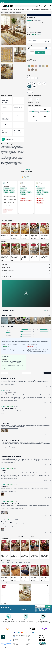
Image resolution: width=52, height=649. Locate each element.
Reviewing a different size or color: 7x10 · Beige (8, 447)
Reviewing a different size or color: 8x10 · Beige (8, 384)
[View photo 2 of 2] (6, 430)
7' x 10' (39, 83)
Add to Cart (40, 52)
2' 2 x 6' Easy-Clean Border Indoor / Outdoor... (5, 257)
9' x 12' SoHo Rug (4, 601)
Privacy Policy (38, 609)
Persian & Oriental (7, 9)
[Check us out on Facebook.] (39, 637)
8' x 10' (44, 83)
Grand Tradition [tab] (27, 562)
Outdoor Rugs (21, 9)
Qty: (29, 52)
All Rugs (2, 9)
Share (37, 56)
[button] (24, 16)
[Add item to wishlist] (8, 224)
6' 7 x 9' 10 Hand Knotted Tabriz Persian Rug (24, 554)
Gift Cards (15, 636)
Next (32, 536)
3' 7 (28, 78)
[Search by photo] (16, 5)
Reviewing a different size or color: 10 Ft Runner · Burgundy (10, 414)
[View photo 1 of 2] (2, 430)
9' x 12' (29, 86)
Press (27, 644)
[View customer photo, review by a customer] (4, 320)
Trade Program (15, 644)
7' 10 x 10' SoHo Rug (44, 256)
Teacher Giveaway (16, 647)
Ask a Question (30, 56)
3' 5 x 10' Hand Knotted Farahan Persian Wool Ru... (4, 554)
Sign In (42, 6)
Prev (20, 536)
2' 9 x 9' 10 (30, 91)
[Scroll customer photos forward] (50, 321)
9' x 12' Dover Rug (4, 235)
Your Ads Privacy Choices (6, 643)
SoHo (14, 12)
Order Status (48, 1)
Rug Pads (29, 9)
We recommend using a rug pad (39, 45)
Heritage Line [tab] (14, 562)
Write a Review (47, 372)
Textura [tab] (3, 562)
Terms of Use (3, 640)
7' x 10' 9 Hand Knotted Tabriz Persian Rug (14, 554)
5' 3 (32, 78)
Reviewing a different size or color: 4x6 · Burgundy (9, 478)
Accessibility (28, 643)
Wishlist (47, 6)
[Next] (49, 231)
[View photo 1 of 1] (2, 494)
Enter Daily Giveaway (16, 645)
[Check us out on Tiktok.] (43, 637)
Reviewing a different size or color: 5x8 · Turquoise (9, 400)
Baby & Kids (26, 9)
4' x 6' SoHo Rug (34, 256)
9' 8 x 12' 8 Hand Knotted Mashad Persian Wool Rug (34, 554)
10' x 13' (34, 86)
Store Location (15, 639)
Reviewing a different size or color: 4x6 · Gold (8, 462)
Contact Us (28, 635)
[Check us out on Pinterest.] (45, 637)
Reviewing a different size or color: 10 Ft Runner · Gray (9, 428)
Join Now (48, 606)
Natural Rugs (17, 9)
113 (29, 536)
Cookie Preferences (5, 644)
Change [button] (34, 60)
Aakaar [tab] (20, 562)
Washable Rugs (12, 9)
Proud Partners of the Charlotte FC (19, 635)
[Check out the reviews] (42, 643)
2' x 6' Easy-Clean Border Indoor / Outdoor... (14, 257)
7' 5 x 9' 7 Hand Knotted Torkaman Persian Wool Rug (44, 554)
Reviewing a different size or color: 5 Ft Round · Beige (9, 509)
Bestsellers (15, 643)
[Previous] (2, 231)
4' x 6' (29, 83)
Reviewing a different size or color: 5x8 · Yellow (8, 526)
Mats (32, 9)
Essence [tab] (8, 562)
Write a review (38, 20)
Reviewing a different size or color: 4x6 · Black (9, 366)
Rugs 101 (27, 640)
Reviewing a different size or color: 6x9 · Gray (8, 491)
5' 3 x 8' (34, 83)
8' (36, 78)
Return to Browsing (4, 12)
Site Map (14, 640)
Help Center (28, 639)
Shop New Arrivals (26, 1)
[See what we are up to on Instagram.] (41, 637)
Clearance (49, 9)
